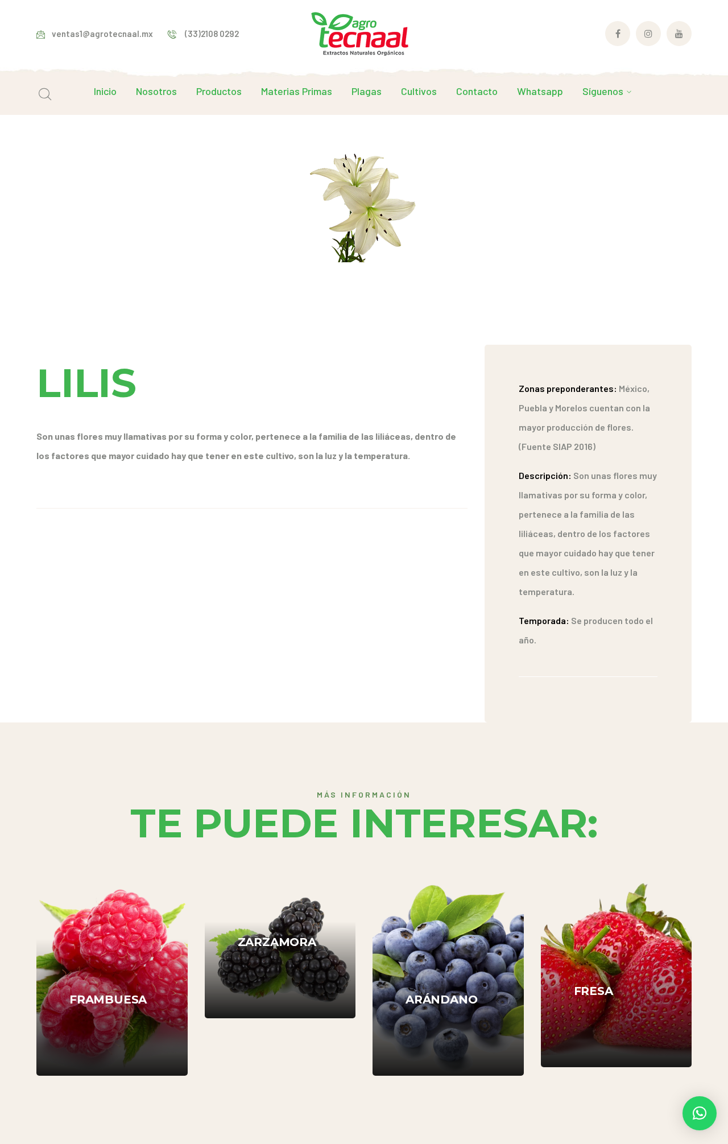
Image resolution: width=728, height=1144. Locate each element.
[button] (699, 1113)
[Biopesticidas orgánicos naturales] (360, 32)
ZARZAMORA (277, 903)
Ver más (110, 1041)
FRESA (593, 952)
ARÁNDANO (441, 960)
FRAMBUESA (108, 960)
